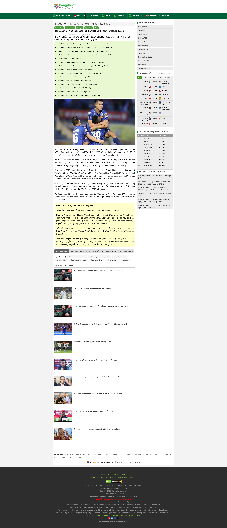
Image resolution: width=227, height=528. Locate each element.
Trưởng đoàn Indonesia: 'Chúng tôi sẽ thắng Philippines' (97, 429)
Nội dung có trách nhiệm (130, 515)
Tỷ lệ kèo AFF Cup (75, 457)
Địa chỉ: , (113, 485)
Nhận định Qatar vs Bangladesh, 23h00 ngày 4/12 (76, 69)
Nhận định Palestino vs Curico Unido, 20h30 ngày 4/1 (78, 84)
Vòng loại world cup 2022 (99, 257)
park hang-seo (119, 257)
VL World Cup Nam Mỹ (92, 251)
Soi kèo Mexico (144, 68)
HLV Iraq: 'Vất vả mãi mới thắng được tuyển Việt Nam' (95, 360)
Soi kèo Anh (142, 27)
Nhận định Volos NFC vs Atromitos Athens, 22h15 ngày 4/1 (80, 95)
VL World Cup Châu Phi (126, 251)
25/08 (149, 77)
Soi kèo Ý (141, 42)
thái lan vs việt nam (78, 260)
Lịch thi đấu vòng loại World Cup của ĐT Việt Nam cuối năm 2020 (82, 62)
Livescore (80, 16)
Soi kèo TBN (143, 38)
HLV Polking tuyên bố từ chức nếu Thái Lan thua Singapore (98, 393)
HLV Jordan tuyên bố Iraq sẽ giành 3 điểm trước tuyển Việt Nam (99, 377)
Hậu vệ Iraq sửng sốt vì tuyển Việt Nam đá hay (92, 288)
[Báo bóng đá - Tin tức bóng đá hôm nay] (64, 4)
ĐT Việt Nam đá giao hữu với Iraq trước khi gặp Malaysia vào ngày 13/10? (86, 55)
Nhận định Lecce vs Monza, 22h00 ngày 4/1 (74, 92)
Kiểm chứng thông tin (112, 515)
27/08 (159, 77)
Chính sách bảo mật (129, 477)
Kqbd (89, 454)
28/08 (164, 77)
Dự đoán (153, 16)
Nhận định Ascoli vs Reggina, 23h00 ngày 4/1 (75, 80)
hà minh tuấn (61, 260)
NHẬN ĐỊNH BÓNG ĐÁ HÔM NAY (152, 172)
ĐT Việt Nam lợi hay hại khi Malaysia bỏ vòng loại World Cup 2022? (83, 66)
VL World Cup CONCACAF (109, 251)
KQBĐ (161, 73)
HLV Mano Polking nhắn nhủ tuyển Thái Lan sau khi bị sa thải (99, 270)
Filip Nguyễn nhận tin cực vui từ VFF (71, 58)
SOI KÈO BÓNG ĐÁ (146, 23)
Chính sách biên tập (95, 515)
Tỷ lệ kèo (88, 28)
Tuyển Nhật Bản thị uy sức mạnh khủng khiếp (92, 342)
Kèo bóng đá (137, 16)
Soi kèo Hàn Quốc (145, 57)
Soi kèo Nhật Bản (144, 61)
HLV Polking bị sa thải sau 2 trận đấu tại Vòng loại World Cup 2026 (101, 306)
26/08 (154, 77)
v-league (124, 260)
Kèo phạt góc (144, 454)
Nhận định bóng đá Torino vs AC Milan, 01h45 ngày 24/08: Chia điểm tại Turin (155, 200)
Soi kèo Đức (142, 34)
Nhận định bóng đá (63, 16)
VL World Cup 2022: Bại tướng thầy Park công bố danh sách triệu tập (84, 44)
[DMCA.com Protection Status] (114, 483)
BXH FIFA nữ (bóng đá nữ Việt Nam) (153, 132)
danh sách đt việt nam (77, 257)
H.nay (139, 77)
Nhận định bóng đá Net (76, 454)
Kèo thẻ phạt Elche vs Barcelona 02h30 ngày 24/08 (155, 177)
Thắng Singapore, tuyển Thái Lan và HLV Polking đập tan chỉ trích (100, 324)
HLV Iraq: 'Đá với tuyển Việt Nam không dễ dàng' (93, 411)
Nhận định (59, 28)
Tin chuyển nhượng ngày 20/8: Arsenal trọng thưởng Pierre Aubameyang (85, 47)
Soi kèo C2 (142, 53)
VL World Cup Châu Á (61, 251)
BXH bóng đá (121, 16)
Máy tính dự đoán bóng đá (161, 454)
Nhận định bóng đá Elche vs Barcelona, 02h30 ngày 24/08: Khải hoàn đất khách (153, 189)
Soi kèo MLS (143, 64)
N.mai (144, 77)
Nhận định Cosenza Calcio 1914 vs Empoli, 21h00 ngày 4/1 (80, 73)
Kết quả (108, 16)
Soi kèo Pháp (143, 46)
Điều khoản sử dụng (113, 477)
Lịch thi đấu (94, 16)
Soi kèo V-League (144, 49)
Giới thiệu (93, 477)
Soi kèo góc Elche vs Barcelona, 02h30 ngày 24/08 (155, 194)
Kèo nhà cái (97, 454)
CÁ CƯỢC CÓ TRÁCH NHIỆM (128, 462)
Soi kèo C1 (142, 30)
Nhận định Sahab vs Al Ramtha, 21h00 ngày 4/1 (76, 88)
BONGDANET (164, 16)
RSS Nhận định (60, 457)
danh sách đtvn (96, 260)
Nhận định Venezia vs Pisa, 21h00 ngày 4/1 (74, 77)
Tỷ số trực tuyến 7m (110, 454)
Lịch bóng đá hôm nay (128, 454)
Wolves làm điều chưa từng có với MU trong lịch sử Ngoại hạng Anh (83, 51)
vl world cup (111, 260)
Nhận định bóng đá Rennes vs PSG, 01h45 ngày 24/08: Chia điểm (154, 206)
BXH (96, 28)
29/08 (168, 77)
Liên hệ (101, 477)
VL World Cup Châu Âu (77, 251)
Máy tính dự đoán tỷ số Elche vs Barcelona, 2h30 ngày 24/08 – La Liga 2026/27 (154, 183)
